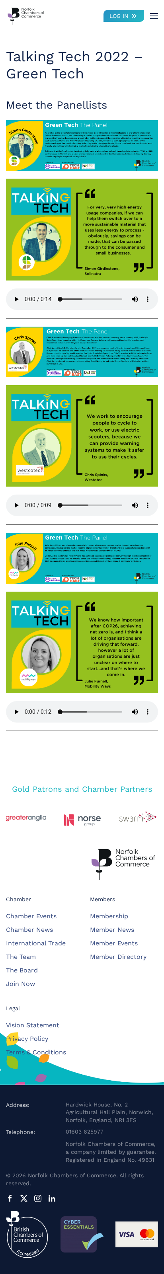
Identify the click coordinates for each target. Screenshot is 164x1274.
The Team (21, 956)
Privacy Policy (27, 1038)
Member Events (114, 943)
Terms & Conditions (36, 1052)
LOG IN (118, 16)
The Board (22, 970)
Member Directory (118, 956)
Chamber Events (31, 916)
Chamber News (29, 929)
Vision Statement (32, 1025)
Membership (109, 916)
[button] (154, 16)
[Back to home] (26, 16)
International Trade (36, 943)
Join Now (20, 984)
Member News (112, 929)
